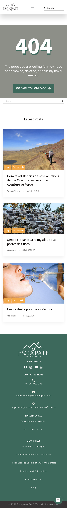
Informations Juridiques (33, 446)
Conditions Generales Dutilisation (34, 454)
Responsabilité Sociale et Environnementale (33, 462)
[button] (32, 6)
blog (7, 167)
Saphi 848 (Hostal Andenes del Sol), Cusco (33, 407)
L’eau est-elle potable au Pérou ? (29, 309)
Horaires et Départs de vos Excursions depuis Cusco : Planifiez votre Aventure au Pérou (33, 180)
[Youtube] (36, 367)
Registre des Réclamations (33, 471)
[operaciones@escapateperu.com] (33, 392)
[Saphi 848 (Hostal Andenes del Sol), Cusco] (33, 404)
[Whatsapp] (41, 367)
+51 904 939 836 (33, 383)
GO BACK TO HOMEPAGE (31, 88)
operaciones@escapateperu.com (33, 395)
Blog (33, 487)
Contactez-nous (33, 479)
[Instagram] (30, 367)
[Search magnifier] (62, 101)
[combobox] (54, 8)
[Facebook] (25, 367)
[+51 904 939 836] (33, 380)
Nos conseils (18, 167)
